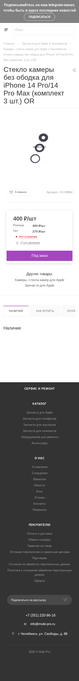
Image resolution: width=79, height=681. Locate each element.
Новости (39, 485)
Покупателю (39, 524)
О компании (39, 467)
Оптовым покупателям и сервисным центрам (40, 552)
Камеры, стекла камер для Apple (39, 280)
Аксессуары (40, 443)
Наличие (16, 311)
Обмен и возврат (39, 539)
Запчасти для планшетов (39, 431)
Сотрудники (39, 473)
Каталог (39, 403)
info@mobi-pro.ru (42, 624)
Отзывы (39, 497)
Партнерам (39, 558)
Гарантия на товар (39, 545)
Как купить (45, 311)
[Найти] (69, 30)
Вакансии (39, 479)
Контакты (39, 503)
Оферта (39, 580)
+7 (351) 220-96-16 (41, 615)
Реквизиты (40, 509)
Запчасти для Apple (39, 285)
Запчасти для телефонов (39, 418)
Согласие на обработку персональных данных (39, 564)
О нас (40, 458)
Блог (39, 491)
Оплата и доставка (39, 533)
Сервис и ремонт (39, 388)
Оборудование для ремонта (39, 437)
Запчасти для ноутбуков (39, 424)
